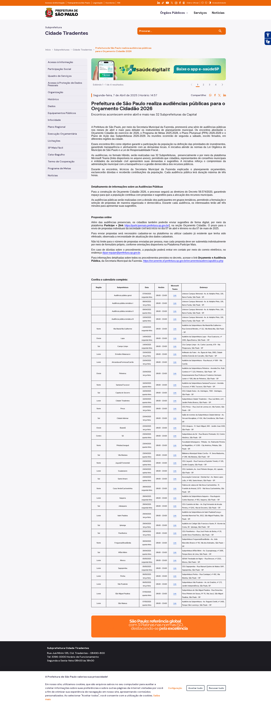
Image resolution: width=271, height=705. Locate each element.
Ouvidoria (109, 3)
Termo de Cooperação (61, 161)
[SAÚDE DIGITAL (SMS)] (158, 69)
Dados (51, 106)
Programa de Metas (59, 168)
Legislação (98, 3)
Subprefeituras (61, 49)
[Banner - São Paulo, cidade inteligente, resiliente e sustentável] (158, 626)
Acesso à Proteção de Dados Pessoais (65, 84)
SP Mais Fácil (55, 147)
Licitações (54, 140)
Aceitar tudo (195, 688)
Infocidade (54, 120)
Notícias (53, 175)
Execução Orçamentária (62, 133)
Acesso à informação (55, 3)
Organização (55, 92)
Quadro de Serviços (60, 76)
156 (118, 3)
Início (48, 49)
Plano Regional (56, 126)
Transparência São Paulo (78, 3)
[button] (222, 84)
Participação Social (59, 69)
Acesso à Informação (60, 62)
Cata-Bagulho (56, 154)
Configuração (175, 688)
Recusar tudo (216, 688)
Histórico (53, 99)
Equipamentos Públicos (62, 113)
